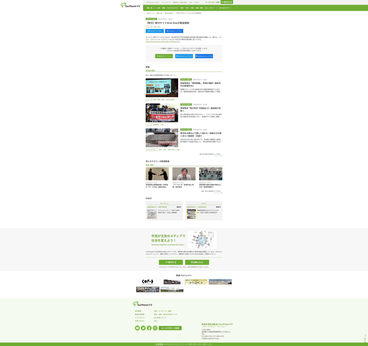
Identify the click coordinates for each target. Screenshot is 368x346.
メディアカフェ (166, 2)
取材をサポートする (165, 56)
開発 (182, 8)
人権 (158, 8)
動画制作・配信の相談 (180, 2)
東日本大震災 (169, 13)
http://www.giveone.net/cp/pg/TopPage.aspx (163, 41)
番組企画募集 (139, 314)
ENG (190, 2)
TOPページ (150, 13)
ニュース (149, 27)
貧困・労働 (199, 8)
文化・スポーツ (210, 8)
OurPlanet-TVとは (153, 2)
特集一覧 (149, 8)
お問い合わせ (139, 321)
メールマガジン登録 (212, 2)
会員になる (198, 262)
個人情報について (160, 317)
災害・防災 (156, 27)
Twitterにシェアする (155, 31)
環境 (163, 8)
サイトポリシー (140, 317)
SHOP (196, 2)
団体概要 (138, 311)
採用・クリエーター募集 (162, 311)
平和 (187, 8)
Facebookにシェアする (175, 31)
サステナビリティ (172, 8)
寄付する (228, 2)
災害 (192, 8)
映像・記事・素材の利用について (163, 314)
